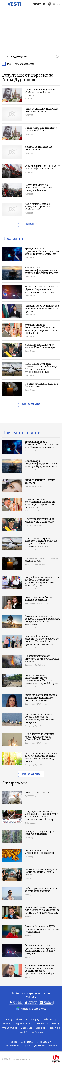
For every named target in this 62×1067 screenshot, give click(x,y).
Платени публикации (34, 1045)
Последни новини (21, 432)
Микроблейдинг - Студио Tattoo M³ (40, 481)
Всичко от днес (31, 403)
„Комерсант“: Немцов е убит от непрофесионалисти (42, 167)
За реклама (27, 1042)
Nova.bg (7, 1023)
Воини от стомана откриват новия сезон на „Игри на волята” (42, 871)
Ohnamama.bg (9, 1027)
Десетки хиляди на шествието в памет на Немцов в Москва (38, 187)
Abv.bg (9, 1019)
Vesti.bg (14, 4)
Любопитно (30, 511)
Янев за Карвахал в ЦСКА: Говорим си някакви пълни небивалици (42, 929)
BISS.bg (55, 1023)
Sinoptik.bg (26, 1027)
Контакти (53, 1045)
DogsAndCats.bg (23, 1023)
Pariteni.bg (54, 1027)
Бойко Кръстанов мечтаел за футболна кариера (41, 890)
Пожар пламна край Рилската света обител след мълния (42, 658)
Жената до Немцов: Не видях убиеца (39, 148)
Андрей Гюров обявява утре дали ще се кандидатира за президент (42, 308)
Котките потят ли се (37, 792)
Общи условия (44, 1042)
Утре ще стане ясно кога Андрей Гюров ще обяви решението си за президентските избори (39, 969)
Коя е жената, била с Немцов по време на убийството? (37, 206)
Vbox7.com (21, 1019)
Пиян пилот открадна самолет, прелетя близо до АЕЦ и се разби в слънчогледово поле (41, 367)
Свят (27, 451)
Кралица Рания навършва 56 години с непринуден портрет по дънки (41, 697)
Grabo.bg (40, 1027)
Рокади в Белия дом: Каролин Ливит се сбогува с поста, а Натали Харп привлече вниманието (42, 640)
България (28, 564)
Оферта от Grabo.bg (33, 486)
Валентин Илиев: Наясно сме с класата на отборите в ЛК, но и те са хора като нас (42, 910)
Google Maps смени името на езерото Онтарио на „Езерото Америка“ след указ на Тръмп (42, 581)
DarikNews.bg (50, 1019)
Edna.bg (23, 1032)
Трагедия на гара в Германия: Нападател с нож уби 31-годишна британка (42, 251)
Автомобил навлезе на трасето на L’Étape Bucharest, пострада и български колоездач (42, 620)
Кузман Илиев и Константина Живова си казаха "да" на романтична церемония (41, 328)
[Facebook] (31, 1049)
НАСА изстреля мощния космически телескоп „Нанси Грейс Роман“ (39, 736)
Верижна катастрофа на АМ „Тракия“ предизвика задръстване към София (42, 289)
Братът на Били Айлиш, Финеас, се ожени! (39, 598)
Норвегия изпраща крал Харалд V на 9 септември (40, 346)
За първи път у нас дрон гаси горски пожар (40, 832)
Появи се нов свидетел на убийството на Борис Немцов (40, 92)
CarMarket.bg (41, 1023)
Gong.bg (35, 1019)
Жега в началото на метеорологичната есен (39, 851)
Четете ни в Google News (33, 1009)
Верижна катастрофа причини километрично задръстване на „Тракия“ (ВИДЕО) (40, 949)
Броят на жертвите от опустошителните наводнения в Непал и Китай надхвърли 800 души (41, 679)
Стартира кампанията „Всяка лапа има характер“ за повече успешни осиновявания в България (41, 815)
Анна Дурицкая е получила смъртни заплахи (41, 110)
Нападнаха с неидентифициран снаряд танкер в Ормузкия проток (41, 270)
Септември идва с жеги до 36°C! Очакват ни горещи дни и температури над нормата (41, 757)
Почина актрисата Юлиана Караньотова (41, 385)
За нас (14, 1042)
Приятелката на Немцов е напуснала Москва (41, 129)
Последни (39, 4)
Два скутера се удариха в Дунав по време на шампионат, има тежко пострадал (40, 718)
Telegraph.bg (36, 1032)
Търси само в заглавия (20, 64)
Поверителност (12, 1045)
